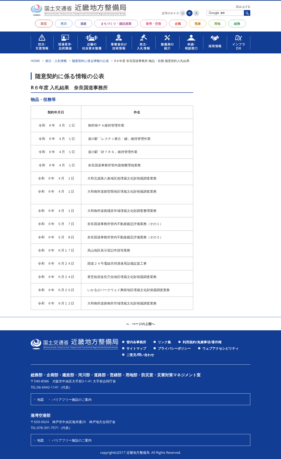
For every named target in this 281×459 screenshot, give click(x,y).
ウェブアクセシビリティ (220, 348)
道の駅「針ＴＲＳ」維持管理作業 (112, 151)
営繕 (198, 23)
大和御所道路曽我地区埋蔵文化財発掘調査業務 (122, 191)
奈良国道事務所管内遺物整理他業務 (114, 165)
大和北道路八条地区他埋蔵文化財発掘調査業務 (122, 178)
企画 (178, 23)
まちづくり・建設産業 (116, 23)
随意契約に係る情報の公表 (90, 61)
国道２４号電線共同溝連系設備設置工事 (117, 263)
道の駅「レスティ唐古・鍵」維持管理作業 (119, 138)
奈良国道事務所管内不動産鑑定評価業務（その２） (125, 237)
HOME (35, 61)
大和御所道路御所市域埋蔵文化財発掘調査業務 (122, 303)
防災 (44, 23)
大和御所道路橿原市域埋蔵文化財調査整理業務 (122, 210)
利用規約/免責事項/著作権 (202, 342)
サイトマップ (136, 348)
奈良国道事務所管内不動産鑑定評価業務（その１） (124, 224)
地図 (40, 399)
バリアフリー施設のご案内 (72, 399)
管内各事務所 (136, 342)
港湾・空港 (153, 23)
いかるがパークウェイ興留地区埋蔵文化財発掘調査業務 (128, 290)
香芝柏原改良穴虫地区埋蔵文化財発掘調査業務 (122, 276)
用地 (217, 23)
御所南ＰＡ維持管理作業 (106, 125)
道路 (83, 23)
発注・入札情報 (56, 61)
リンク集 (164, 342)
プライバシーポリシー (174, 348)
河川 (64, 23)
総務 (237, 23)
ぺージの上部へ (143, 324)
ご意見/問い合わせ (140, 354)
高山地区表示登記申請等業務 (108, 250)
